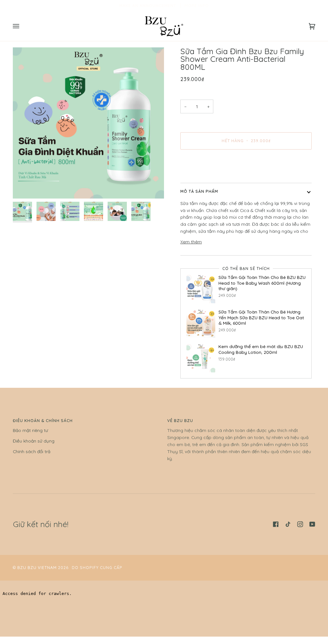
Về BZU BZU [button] (180, 420)
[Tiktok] (288, 524)
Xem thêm (191, 241)
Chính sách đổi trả (31, 451)
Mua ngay (246, 167)
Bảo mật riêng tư (30, 430)
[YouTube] (312, 524)
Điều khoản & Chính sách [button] (43, 420)
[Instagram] (300, 524)
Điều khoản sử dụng (33, 441)
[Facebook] (276, 524)
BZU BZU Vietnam (37, 567)
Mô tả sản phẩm (199, 191)
